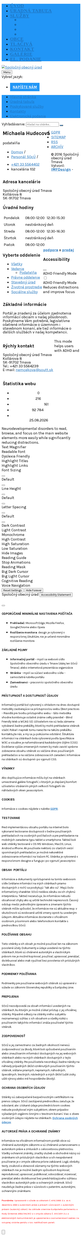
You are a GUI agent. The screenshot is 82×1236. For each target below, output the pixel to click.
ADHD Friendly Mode (60, 273)
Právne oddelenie (25, 277)
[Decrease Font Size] (3, 485)
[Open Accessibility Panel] (3, 1232)
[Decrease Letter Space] (3, 522)
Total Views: (21, 410)
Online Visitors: (24, 393)
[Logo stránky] (22, 67)
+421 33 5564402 (25, 164)
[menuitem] (17, 5)
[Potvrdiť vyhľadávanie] (61, 125)
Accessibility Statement (56, 594)
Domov (17, 152)
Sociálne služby (24, 292)
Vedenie (17, 268)
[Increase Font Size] (3, 476)
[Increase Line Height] (3, 494)
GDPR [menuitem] (55, 132)
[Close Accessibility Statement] (3, 605)
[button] (41, 447)
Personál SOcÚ (23, 157)
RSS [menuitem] (54, 142)
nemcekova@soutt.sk (34, 370)
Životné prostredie (26, 287)
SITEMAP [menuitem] (58, 137)
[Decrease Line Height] (3, 503)
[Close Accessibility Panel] (44, 270)
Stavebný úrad (23, 282)
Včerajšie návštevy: (27, 404)
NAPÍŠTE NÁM (25, 87)
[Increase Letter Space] (3, 512)
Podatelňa (28, 272)
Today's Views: (23, 398)
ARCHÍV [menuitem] (57, 146)
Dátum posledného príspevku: (27, 417)
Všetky (16, 264)
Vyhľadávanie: (13, 124)
